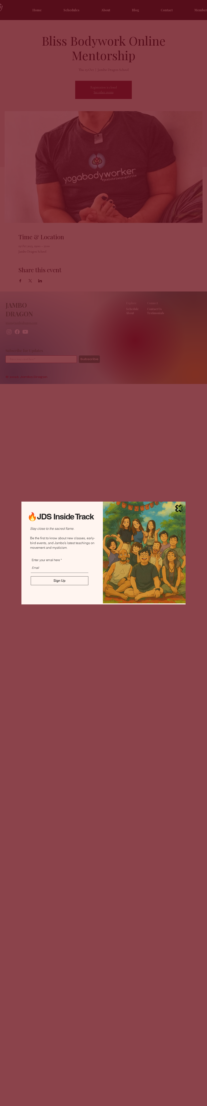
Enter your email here (46, 560)
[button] (179, 508)
